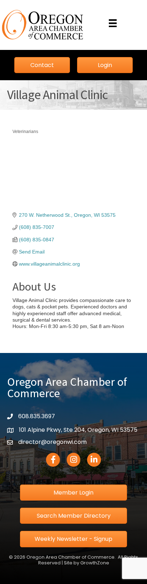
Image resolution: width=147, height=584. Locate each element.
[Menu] (113, 23)
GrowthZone (94, 562)
